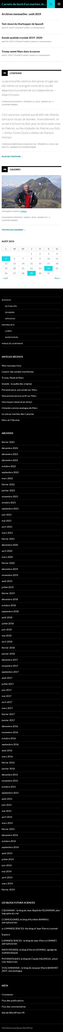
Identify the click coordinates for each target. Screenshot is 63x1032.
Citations (16, 73)
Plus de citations (12, 156)
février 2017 (8, 714)
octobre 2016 (9, 738)
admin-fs (46, 101)
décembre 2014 (10, 835)
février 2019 (8, 593)
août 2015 (7, 798)
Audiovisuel (11, 337)
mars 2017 (7, 708)
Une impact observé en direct (17, 401)
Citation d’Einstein (12, 101)
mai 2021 (6, 520)
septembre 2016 (10, 744)
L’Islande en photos (12, 217)
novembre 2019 (10, 575)
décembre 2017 (10, 659)
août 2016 (7, 750)
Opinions (10, 318)
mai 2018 (6, 635)
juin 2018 (7, 629)
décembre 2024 (10, 448)
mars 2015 (7, 823)
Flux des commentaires (14, 1006)
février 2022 (8, 484)
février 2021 (8, 538)
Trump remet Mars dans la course (21, 51)
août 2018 (7, 617)
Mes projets (8, 325)
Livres (8, 331)
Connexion (7, 994)
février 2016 (8, 762)
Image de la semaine (12, 343)
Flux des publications (13, 1000)
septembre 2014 (10, 847)
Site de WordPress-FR (13, 1012)
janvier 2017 (8, 720)
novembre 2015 (10, 780)
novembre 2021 (10, 496)
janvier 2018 (8, 653)
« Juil (5, 278)
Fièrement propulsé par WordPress (17, 1028)
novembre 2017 (10, 665)
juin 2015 (7, 804)
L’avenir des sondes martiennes (18, 371)
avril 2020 (7, 550)
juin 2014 (7, 865)
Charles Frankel (22, 27)
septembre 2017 (10, 671)
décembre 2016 (10, 726)
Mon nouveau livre (11, 365)
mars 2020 (7, 556)
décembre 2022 (10, 460)
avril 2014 (7, 877)
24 (48, 268)
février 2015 (8, 829)
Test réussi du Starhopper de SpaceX (23, 23)
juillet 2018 (8, 623)
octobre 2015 (9, 786)
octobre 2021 (9, 502)
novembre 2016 (10, 732)
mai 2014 (6, 871)
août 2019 (7, 581)
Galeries (15, 169)
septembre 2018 (10, 611)
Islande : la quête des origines (17, 383)
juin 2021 (7, 514)
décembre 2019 (10, 569)
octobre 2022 (9, 466)
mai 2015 (6, 810)
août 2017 (7, 677)
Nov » (57, 278)
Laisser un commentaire (40, 41)
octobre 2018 (9, 605)
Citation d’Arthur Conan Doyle (19, 144)
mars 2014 (7, 883)
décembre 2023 (10, 454)
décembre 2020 (10, 544)
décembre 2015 (10, 774)
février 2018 (8, 647)
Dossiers (9, 312)
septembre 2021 (10, 508)
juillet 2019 (8, 587)
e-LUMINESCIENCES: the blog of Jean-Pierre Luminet (30, 928)
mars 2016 (7, 756)
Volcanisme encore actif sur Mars (19, 395)
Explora (6, 934)
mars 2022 (7, 478)
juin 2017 (7, 690)
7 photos (23, 211)
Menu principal (59, 4)
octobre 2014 (9, 841)
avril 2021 (7, 526)
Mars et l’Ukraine (10, 420)
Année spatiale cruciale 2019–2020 (22, 37)
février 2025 (8, 442)
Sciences (6, 300)
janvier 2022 (8, 490)
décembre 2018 (10, 599)
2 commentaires (37, 27)
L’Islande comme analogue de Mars (19, 407)
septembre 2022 (10, 472)
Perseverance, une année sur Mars (19, 389)
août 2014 (7, 853)
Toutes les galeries (14, 229)
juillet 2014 (8, 859)
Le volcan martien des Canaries (18, 414)
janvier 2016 (8, 768)
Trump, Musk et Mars (13, 377)
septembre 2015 (10, 792)
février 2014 (8, 889)
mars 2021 (7, 532)
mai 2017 (6, 696)
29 (31, 273)
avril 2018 (7, 641)
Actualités (11, 306)
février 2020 (8, 563)
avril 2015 (7, 816)
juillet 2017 (8, 683)
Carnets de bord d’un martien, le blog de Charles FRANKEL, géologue (24, 4)
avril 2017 (7, 702)
